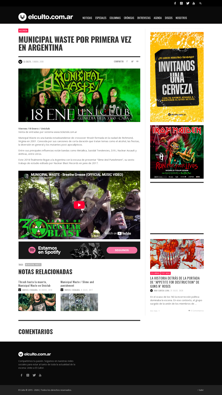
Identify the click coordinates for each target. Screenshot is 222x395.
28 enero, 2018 (45, 289)
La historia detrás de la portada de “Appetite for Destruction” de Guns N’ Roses (175, 282)
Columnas (155, 273)
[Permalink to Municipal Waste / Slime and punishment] (79, 302)
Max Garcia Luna (161, 290)
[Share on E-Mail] (137, 61)
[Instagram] (181, 3)
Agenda (23, 30)
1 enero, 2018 (38, 61)
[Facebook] (175, 3)
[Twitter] (187, 3)
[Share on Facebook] (127, 61)
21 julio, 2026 (176, 290)
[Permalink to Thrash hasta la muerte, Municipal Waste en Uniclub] (37, 302)
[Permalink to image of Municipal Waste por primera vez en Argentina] (79, 94)
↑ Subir (200, 390)
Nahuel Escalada (29, 289)
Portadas (165, 273)
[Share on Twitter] (132, 61)
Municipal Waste (33, 264)
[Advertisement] (177, 208)
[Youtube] (194, 3)
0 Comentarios (197, 310)
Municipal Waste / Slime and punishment (77, 283)
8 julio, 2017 (87, 289)
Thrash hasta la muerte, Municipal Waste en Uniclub (34, 283)
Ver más (154, 311)
